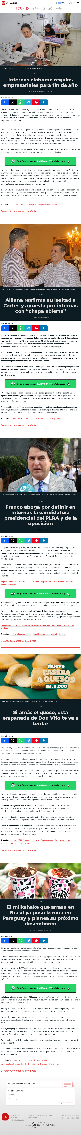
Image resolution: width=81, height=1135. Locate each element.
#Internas (14, 204)
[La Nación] (9, 3)
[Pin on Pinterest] (36, 102)
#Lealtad (29, 418)
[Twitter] (68, 1118)
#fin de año (56, 204)
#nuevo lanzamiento (23, 844)
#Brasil (45, 1060)
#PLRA (13, 634)
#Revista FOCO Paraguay (20, 840)
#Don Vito (35, 840)
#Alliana (13, 418)
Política (40, 294)
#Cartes (21, 418)
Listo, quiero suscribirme (65, 1103)
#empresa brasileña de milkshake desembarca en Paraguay (24, 1064)
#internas (62, 634)
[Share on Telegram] (28, 102)
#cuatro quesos (47, 840)
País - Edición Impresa (40, 74)
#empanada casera (62, 840)
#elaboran (23, 204)
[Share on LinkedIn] (44, 102)
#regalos (32, 204)
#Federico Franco (24, 634)
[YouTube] (77, 1118)
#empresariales (44, 204)
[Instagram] (72, 1118)
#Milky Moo (35, 1060)
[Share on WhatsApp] (20, 102)
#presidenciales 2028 (41, 634)
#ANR (36, 418)
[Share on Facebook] (5, 102)
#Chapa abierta (56, 418)
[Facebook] (63, 1118)
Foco (40, 706)
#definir (54, 634)
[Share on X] (13, 102)
